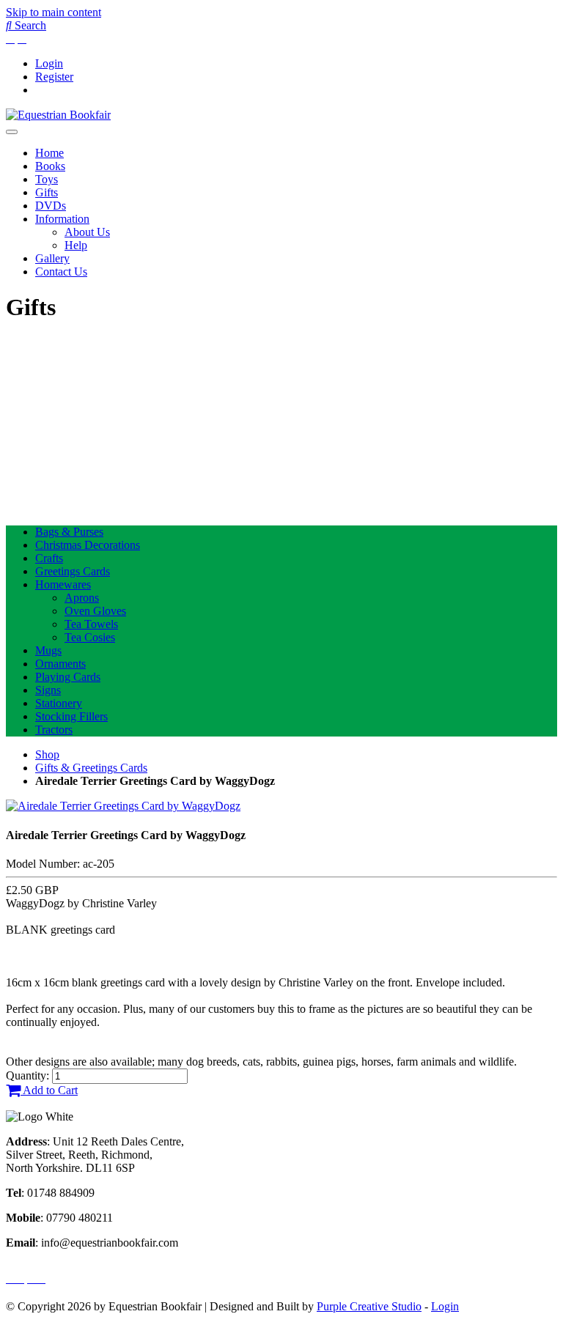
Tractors (54, 729)
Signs (48, 690)
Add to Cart (49, 1090)
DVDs (50, 205)
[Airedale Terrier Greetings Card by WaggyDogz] (123, 806)
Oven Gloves (95, 611)
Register (54, 76)
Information (62, 219)
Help (76, 245)
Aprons (82, 597)
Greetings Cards (72, 571)
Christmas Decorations (87, 545)
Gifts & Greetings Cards (91, 767)
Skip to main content (53, 12)
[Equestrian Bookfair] (58, 114)
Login (49, 63)
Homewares (63, 584)
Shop (47, 754)
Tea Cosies (90, 637)
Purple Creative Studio (369, 1306)
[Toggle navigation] (12, 132)
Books (50, 166)
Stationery (58, 703)
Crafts (49, 558)
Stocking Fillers (71, 716)
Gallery (52, 258)
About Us (87, 232)
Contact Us (61, 271)
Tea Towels (91, 624)
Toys (46, 179)
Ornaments (60, 663)
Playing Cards (67, 677)
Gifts (46, 192)
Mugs (48, 650)
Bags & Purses (69, 531)
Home (49, 153)
